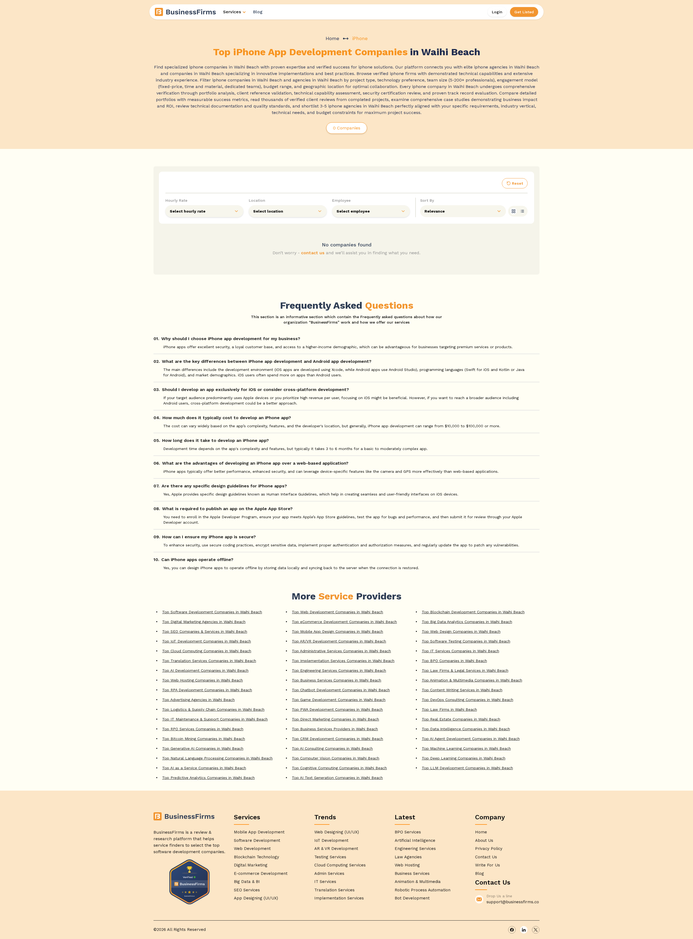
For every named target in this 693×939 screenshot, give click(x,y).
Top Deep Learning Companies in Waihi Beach (463, 758)
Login (497, 12)
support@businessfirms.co (512, 901)
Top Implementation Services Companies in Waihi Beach (343, 660)
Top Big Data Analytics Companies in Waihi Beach (467, 622)
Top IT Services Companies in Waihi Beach (460, 651)
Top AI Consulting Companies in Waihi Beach (332, 748)
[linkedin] (524, 930)
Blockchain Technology (256, 857)
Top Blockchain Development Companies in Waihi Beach (473, 612)
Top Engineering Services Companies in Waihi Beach (339, 670)
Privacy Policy (488, 848)
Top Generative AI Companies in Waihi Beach (202, 748)
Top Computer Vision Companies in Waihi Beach (335, 758)
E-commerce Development (260, 873)
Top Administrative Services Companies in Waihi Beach (341, 651)
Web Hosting (407, 865)
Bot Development (412, 898)
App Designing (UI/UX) (256, 898)
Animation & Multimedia (418, 881)
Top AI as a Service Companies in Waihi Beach (204, 768)
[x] (536, 930)
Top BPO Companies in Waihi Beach (454, 660)
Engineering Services (415, 848)
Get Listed (524, 12)
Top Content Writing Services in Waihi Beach (462, 690)
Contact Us (486, 857)
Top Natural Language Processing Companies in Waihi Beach (217, 758)
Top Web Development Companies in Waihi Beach (337, 612)
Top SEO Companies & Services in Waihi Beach (204, 631)
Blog (258, 11)
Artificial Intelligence (415, 840)
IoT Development (331, 840)
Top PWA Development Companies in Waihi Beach (337, 709)
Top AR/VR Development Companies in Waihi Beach (339, 641)
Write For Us (487, 865)
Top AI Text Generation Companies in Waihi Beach (337, 777)
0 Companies (346, 128)
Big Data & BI (247, 881)
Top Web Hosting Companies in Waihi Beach (202, 680)
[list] (522, 211)
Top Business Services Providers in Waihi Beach (335, 729)
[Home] (186, 12)
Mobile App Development (259, 832)
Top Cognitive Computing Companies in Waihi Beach (339, 768)
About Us (484, 840)
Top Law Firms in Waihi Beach (449, 709)
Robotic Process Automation (422, 890)
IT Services (325, 881)
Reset (517, 183)
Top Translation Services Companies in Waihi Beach (209, 660)
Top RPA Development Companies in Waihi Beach (207, 690)
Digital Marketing (250, 865)
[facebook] (512, 930)
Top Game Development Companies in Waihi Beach (338, 699)
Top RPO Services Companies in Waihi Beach (202, 729)
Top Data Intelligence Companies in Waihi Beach (466, 729)
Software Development (257, 840)
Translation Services (334, 890)
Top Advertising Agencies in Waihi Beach (198, 699)
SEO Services (247, 890)
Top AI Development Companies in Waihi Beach (205, 670)
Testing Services (330, 857)
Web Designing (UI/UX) (336, 832)
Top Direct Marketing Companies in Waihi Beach (335, 719)
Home (332, 38)
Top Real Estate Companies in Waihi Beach (461, 719)
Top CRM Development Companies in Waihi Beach (337, 738)
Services (232, 11)
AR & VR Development (336, 848)
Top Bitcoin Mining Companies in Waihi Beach (203, 738)
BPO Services (408, 832)
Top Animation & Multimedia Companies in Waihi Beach (472, 680)
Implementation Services (339, 898)
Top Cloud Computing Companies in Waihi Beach (206, 651)
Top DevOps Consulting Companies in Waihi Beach (467, 699)
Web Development (252, 848)
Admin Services (329, 873)
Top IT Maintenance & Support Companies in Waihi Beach (215, 719)
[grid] (513, 211)
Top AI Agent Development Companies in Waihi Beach (471, 738)
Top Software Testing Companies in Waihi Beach (466, 641)
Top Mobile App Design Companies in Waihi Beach (337, 631)
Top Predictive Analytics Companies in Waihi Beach (208, 777)
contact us (313, 252)
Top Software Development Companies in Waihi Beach (212, 612)
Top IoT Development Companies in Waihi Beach (206, 641)
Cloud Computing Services (340, 865)
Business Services (412, 873)
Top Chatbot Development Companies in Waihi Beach (341, 690)
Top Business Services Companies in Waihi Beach (336, 680)
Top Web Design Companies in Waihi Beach (461, 631)
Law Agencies (408, 857)
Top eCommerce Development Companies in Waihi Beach (344, 622)
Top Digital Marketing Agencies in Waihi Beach (204, 622)
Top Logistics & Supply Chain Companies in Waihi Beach (213, 709)
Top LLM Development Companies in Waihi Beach (467, 768)
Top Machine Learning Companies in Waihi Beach (466, 748)
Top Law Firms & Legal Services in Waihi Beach (465, 670)
